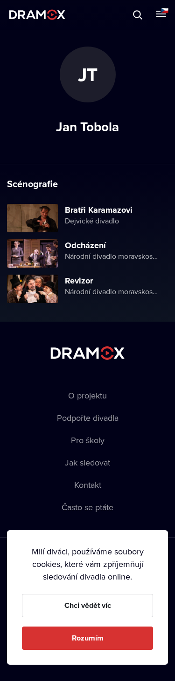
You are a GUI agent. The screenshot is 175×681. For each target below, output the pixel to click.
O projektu (87, 395)
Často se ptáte (87, 507)
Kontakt (87, 485)
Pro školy (88, 440)
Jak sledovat (87, 462)
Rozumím (88, 638)
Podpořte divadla (88, 418)
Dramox (37, 14)
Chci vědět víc (87, 605)
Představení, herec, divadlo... (86, 14)
